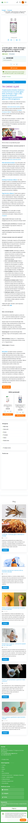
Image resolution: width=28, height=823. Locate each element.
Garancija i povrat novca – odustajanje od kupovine (13, 775)
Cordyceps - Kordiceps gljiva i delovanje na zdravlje (13, 535)
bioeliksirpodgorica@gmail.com (10, 753)
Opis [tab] (14, 82)
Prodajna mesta (7, 447)
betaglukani (4, 215)
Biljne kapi (5, 426)
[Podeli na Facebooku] (8, 40)
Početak (4, 10)
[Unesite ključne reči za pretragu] (20, 2)
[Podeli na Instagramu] (11, 40)
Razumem (23, 819)
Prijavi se (14, 808)
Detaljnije (5, 550)
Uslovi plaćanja (5, 783)
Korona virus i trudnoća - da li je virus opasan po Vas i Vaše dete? (14, 644)
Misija (3, 767)
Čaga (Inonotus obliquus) (8, 193)
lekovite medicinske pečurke (15, 159)
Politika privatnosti (6, 779)
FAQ (3, 771)
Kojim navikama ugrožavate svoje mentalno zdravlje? (13, 717)
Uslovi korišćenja (5, 773)
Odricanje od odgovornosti (7, 781)
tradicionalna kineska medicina (13, 106)
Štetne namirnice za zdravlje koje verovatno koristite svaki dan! (13, 608)
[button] (24, 406)
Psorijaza (5, 435)
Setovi (4, 437)
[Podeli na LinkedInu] (17, 40)
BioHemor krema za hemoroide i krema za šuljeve (8, 406)
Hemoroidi (5, 429)
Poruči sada (14, 68)
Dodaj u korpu (8, 414)
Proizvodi (9, 10)
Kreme (4, 432)
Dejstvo (3, 769)
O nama (3, 765)
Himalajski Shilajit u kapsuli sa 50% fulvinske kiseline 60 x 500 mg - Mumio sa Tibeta (20, 406)
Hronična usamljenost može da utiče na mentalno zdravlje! (12, 571)
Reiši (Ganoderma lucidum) (8, 162)
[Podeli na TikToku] (14, 40)
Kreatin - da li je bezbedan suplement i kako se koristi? (13, 680)
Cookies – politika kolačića (7, 777)
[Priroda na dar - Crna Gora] (5, 2)
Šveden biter (6, 440)
